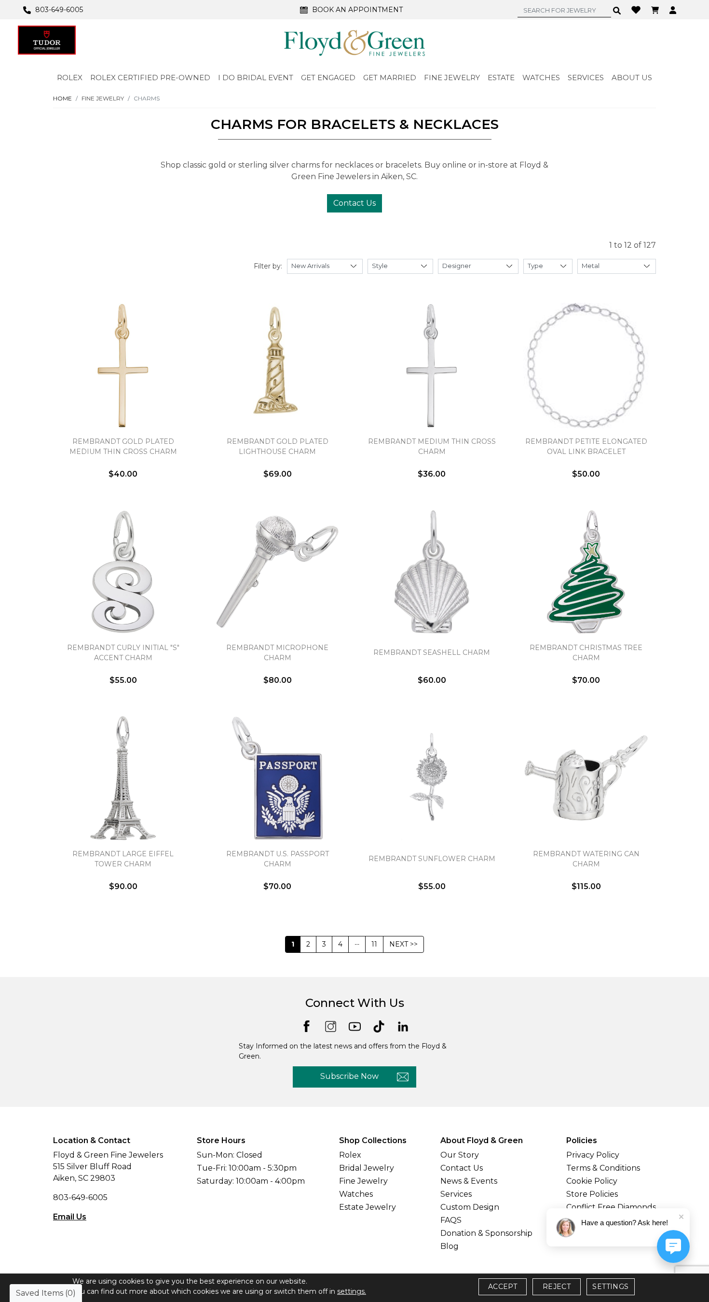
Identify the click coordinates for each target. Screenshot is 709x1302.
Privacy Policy (592, 1155)
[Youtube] (355, 1026)
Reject (557, 1286)
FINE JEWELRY (452, 77)
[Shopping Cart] (656, 9)
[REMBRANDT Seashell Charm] (432, 572)
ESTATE (501, 77)
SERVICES (586, 77)
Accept (502, 1286)
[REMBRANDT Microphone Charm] (277, 572)
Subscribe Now (349, 1076)
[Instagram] (331, 1026)
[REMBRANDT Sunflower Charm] (432, 778)
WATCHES (541, 77)
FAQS (451, 1220)
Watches (356, 1194)
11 (374, 944)
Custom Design (469, 1207)
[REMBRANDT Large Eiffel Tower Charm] (123, 778)
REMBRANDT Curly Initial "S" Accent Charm (123, 652)
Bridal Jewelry (366, 1168)
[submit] (617, 10)
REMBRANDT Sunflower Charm (431, 858)
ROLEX (69, 77)
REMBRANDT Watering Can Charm (586, 858)
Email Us (69, 1216)
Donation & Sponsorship (486, 1233)
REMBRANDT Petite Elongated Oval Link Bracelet (586, 446)
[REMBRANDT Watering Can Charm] (586, 778)
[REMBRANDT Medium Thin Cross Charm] (432, 365)
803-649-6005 (80, 1197)
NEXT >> (403, 944)
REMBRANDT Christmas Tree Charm (586, 652)
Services (456, 1194)
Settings (610, 1286)
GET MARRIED (389, 77)
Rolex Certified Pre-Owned (150, 77)
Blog (449, 1246)
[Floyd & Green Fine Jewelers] (354, 42)
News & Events (468, 1181)
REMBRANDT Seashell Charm (431, 652)
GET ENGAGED (328, 77)
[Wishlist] (637, 9)
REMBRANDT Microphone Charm (277, 652)
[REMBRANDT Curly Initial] (123, 572)
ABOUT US (632, 77)
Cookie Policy (591, 1181)
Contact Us (354, 203)
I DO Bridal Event (255, 77)
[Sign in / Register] (674, 9)
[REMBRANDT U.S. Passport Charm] (277, 778)
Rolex (350, 1155)
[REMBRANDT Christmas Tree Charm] (586, 572)
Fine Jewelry (363, 1181)
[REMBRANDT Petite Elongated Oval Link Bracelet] (586, 365)
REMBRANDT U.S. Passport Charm (277, 858)
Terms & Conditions (603, 1168)
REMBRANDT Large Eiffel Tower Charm (123, 858)
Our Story (459, 1155)
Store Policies (592, 1194)
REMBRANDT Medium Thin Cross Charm (432, 446)
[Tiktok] (379, 1026)
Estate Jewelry (367, 1207)
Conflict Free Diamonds (611, 1207)
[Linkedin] (403, 1026)
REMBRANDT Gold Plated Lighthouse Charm (277, 446)
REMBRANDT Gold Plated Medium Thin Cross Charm (123, 446)
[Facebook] (306, 1025)
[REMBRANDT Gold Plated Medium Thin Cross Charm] (123, 365)
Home (62, 98)
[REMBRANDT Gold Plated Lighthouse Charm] (277, 365)
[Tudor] (47, 40)
